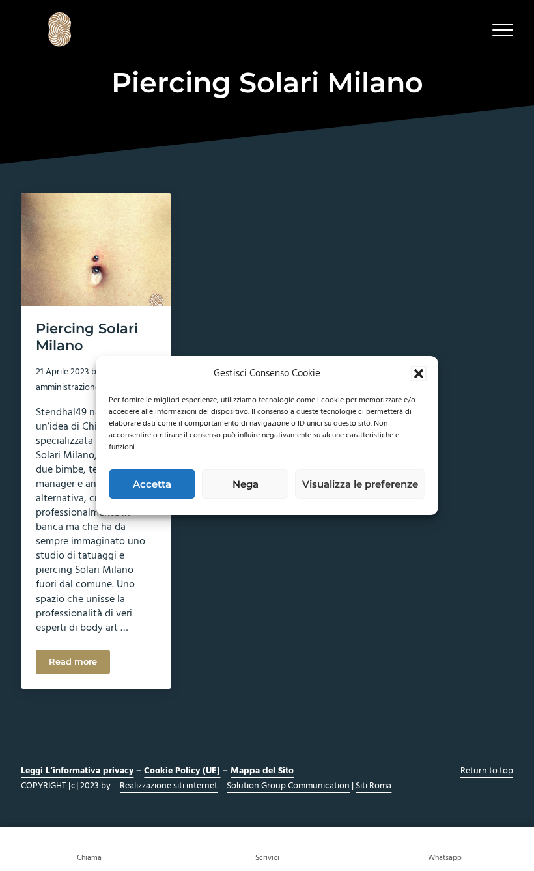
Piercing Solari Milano (87, 336)
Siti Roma (373, 786)
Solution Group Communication (288, 786)
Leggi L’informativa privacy (77, 771)
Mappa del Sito (262, 771)
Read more (79, 664)
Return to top (486, 771)
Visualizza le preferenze (360, 484)
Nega (245, 484)
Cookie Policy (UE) (182, 771)
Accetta (152, 484)
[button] (418, 373)
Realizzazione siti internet (169, 786)
